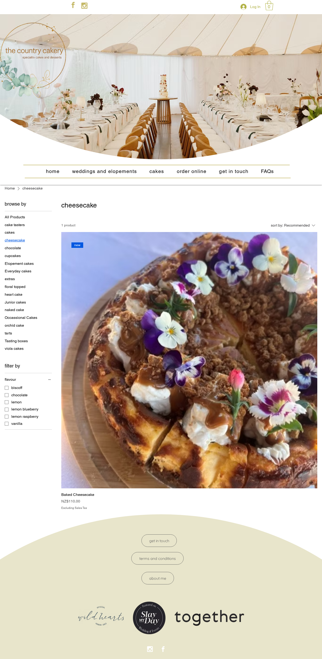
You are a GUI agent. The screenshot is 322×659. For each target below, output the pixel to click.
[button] (269, 5)
